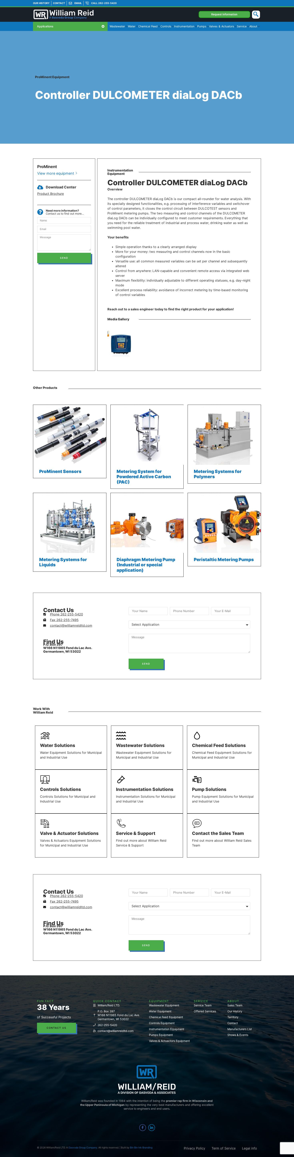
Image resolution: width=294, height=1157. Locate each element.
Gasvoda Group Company (82, 1147)
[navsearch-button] (256, 15)
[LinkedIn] (152, 1128)
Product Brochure (50, 194)
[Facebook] (143, 1128)
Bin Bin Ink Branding (141, 1147)
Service (242, 26)
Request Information (224, 14)
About (253, 26)
